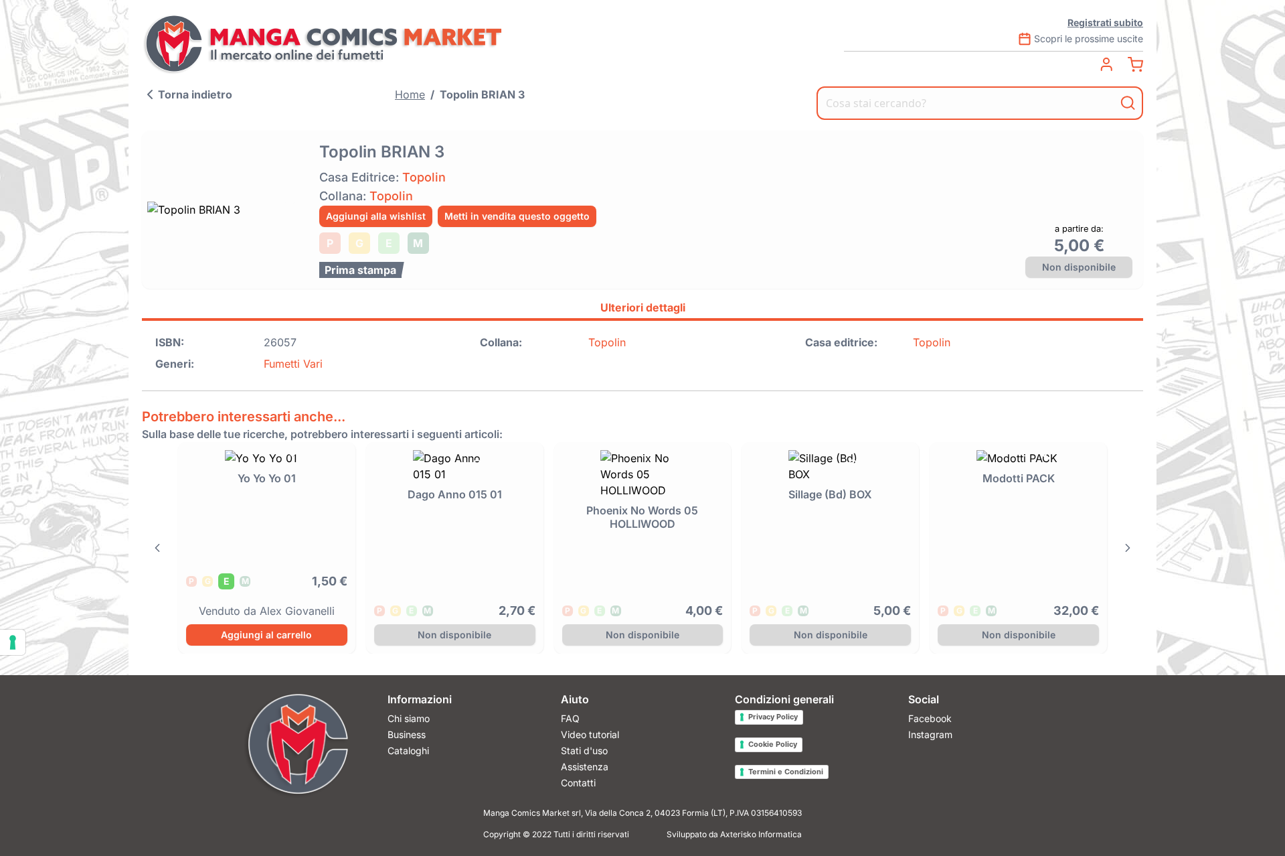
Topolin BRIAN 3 (482, 94)
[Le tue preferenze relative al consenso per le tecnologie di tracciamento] (12, 642)
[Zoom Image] (226, 210)
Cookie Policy (772, 744)
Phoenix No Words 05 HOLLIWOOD (642, 517)
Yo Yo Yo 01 (267, 478)
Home (410, 94)
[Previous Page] (157, 548)
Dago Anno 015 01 (455, 494)
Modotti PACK (1018, 478)
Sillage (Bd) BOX (830, 494)
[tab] (642, 309)
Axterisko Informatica (761, 834)
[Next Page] (1128, 548)
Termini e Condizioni (785, 771)
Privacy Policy (773, 716)
